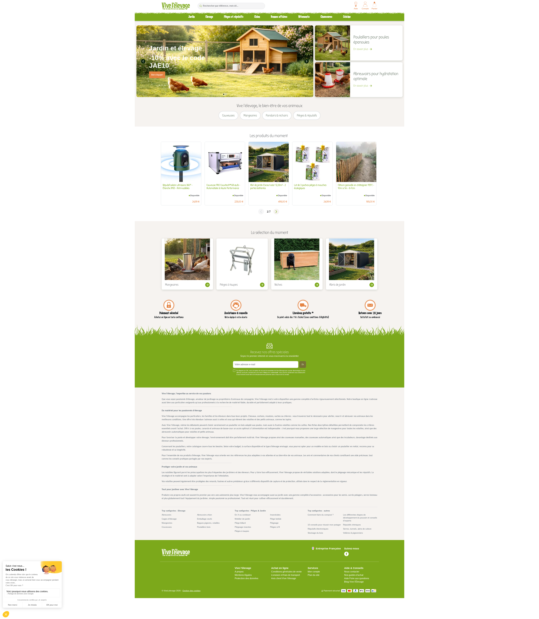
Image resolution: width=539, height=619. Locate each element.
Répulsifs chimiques (352, 525)
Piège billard (240, 523)
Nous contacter (351, 571)
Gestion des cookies (191, 591)
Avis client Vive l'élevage (283, 578)
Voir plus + (166, 379)
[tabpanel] (224, 61)
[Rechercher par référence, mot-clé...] (200, 6)
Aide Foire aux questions (356, 578)
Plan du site (313, 575)
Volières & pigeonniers (353, 533)
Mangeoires (167, 523)
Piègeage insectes (243, 527)
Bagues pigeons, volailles (208, 523)
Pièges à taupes (242, 531)
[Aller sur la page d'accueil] (176, 6)
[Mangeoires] (187, 264)
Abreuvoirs (166, 515)
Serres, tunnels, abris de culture (357, 529)
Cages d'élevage (169, 519)
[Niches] (297, 264)
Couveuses (167, 527)
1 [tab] (223, 94)
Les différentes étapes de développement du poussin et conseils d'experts (360, 518)
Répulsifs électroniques (318, 529)
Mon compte (314, 571)
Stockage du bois (315, 533)
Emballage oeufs (204, 519)
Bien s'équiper (157, 75)
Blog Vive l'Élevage (354, 582)
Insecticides (275, 515)
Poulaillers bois (203, 527)
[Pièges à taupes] (242, 264)
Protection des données (246, 578)
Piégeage (274, 523)
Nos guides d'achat (353, 575)
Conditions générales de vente (286, 571)
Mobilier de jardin (242, 519)
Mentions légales (243, 575)
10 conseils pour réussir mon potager (324, 525)
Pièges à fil (275, 527)
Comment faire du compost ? (321, 515)
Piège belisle (275, 519)
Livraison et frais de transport (285, 575)
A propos (239, 571)
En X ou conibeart (243, 515)
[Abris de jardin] (351, 264)
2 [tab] (226, 94)
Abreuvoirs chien (204, 515)
